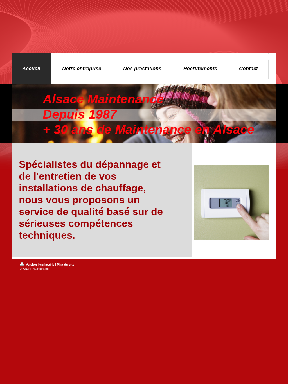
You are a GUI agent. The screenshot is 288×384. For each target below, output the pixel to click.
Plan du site (65, 264)
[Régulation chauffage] (231, 210)
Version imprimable (40, 264)
